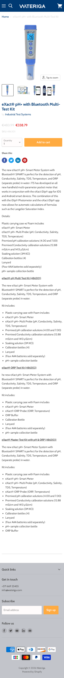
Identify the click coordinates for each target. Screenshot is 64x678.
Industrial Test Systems (18, 114)
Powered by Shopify (32, 671)
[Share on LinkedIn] (18, 160)
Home (5, 16)
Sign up (51, 610)
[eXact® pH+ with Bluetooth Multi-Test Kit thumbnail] (7, 90)
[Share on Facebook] (4, 160)
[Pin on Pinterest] (24, 160)
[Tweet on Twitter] (11, 160)
